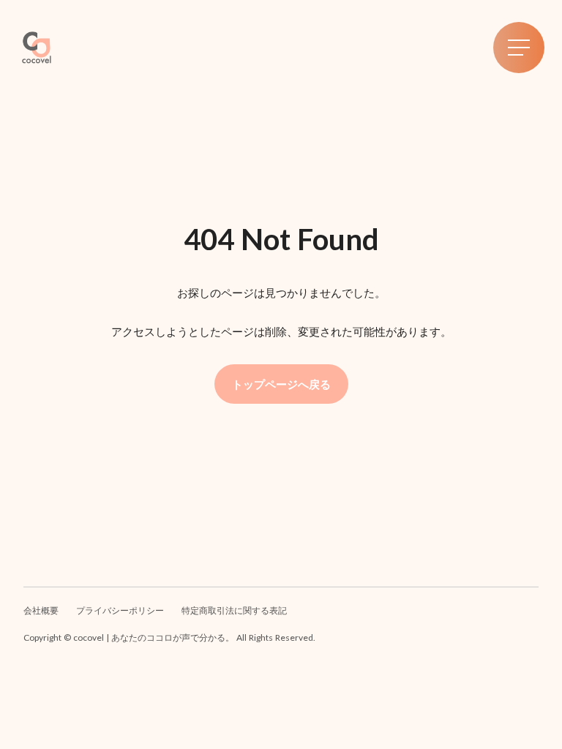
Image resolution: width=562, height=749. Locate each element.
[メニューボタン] (518, 47)
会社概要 (41, 610)
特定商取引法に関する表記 (234, 610)
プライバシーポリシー (120, 610)
